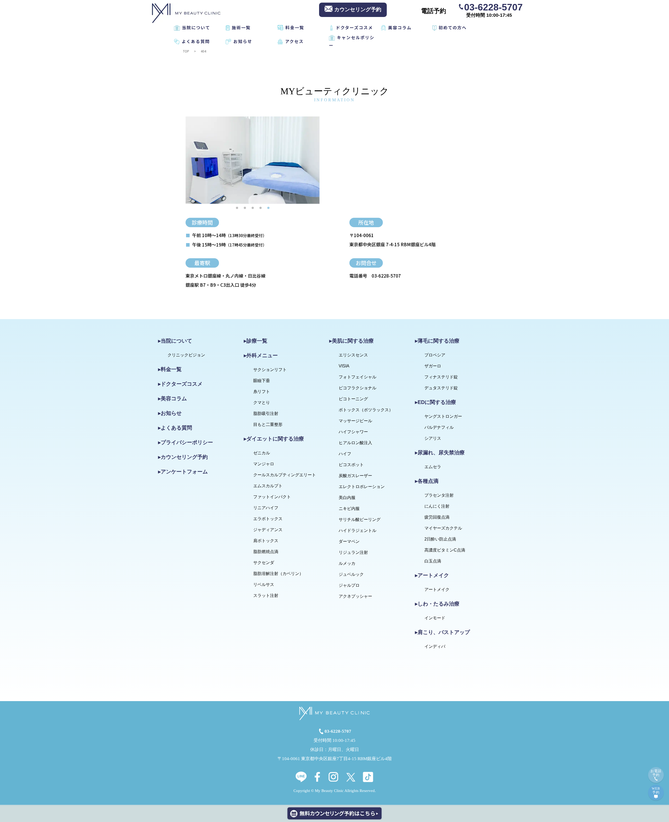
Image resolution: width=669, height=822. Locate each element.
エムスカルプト (267, 486)
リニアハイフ (265, 508)
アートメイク (436, 589)
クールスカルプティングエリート (284, 475)
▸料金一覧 (170, 369)
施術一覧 (241, 27)
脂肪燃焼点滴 (265, 551)
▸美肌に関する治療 (351, 341)
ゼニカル (261, 453)
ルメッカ (347, 563)
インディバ (434, 646)
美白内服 (347, 497)
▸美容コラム (172, 398)
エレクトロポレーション (362, 486)
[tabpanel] (253, 160)
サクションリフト (270, 369)
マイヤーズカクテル (443, 528)
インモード (434, 618)
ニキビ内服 (349, 508)
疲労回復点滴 (436, 517)
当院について (196, 27)
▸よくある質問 (175, 428)
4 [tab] (260, 207)
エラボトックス (267, 518)
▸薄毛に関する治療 (437, 341)
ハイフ (345, 453)
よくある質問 (196, 41)
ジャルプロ (349, 585)
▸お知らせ (170, 413)
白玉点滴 (432, 561)
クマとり (261, 402)
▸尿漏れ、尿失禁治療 (440, 452)
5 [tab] (268, 207)
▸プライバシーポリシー (185, 442)
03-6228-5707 (493, 7)
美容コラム (400, 27)
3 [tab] (252, 207)
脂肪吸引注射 (265, 413)
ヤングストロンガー (443, 416)
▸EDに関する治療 (435, 402)
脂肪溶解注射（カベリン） (278, 573)
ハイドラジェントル (357, 530)
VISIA (344, 366)
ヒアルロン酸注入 (355, 443)
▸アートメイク (432, 575)
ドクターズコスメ (354, 27)
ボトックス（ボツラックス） (366, 410)
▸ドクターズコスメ (180, 384)
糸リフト (261, 391)
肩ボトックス (265, 540)
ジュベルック (351, 574)
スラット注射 (265, 595)
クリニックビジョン (186, 355)
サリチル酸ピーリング (359, 519)
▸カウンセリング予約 (183, 457)
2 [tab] (244, 207)
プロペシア (434, 355)
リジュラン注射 (353, 552)
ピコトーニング (353, 399)
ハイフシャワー (353, 432)
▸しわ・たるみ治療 (437, 604)
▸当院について (175, 341)
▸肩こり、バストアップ (442, 632)
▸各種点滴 (427, 481)
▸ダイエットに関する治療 (274, 439)
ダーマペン (349, 541)
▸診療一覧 (255, 341)
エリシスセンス (353, 355)
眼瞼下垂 (261, 380)
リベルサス (263, 584)
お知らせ (242, 41)
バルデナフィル (439, 427)
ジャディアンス (267, 529)
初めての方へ (453, 27)
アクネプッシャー (355, 596)
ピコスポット (351, 464)
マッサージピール (355, 421)
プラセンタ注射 (439, 495)
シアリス (432, 438)
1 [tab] (237, 207)
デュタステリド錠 (441, 388)
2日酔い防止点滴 (440, 539)
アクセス (294, 41)
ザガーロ (432, 366)
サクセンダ (263, 562)
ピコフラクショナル (357, 388)
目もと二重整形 (267, 424)
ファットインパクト (272, 497)
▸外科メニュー (261, 355)
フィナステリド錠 (441, 377)
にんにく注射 (436, 506)
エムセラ (432, 467)
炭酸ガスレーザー (355, 475)
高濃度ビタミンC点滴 (444, 550)
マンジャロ (263, 464)
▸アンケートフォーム (183, 471)
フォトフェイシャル (357, 377)
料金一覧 (294, 27)
